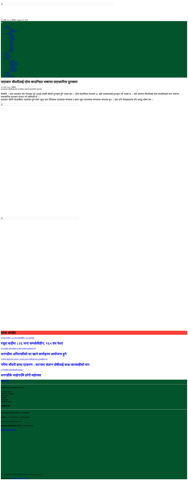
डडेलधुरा (12, 39)
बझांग (11, 45)
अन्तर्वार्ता (12, 67)
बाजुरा (11, 47)
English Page (9, 76)
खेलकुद (7, 55)
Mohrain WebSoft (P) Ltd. (20, 478)
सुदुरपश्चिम (8, 33)
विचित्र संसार (14, 65)
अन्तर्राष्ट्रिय (13, 31)
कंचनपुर (12, 37)
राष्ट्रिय (12, 30)
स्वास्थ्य (12, 61)
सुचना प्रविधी (14, 63)
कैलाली (12, 35)
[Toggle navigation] (2, 22)
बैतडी (11, 51)
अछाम (11, 43)
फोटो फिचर (13, 71)
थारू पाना (8, 75)
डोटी (11, 41)
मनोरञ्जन (8, 57)
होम (6, 26)
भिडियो (7, 73)
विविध (7, 59)
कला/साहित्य (13, 69)
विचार (7, 53)
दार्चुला (12, 49)
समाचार (7, 28)
